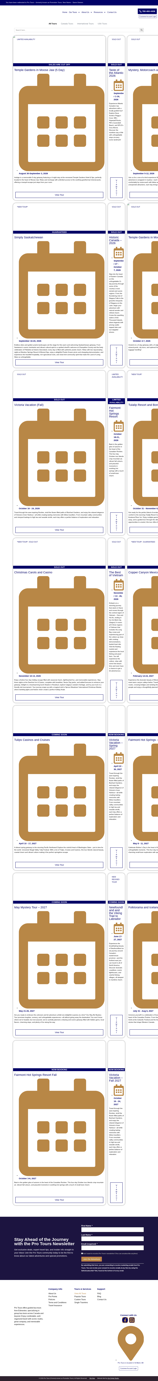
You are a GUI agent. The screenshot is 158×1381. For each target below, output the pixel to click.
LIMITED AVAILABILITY (26, 39)
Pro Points (52, 1296)
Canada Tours (67, 23)
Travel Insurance (55, 1305)
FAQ (99, 1293)
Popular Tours (80, 1296)
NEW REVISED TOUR (115, 879)
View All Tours (80, 1293)
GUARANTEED (149, 542)
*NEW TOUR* (22, 207)
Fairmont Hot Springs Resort (115, 412)
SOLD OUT (116, 39)
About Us (85, 12)
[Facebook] (125, 1320)
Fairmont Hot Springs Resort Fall (35, 1074)
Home (64, 12)
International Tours (85, 23)
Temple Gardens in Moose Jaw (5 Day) (39, 70)
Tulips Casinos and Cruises (32, 739)
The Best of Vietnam (116, 574)
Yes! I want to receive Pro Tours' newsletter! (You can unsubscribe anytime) (110, 1253)
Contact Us (111, 12)
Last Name (86, 1235)
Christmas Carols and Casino (33, 572)
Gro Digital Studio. (113, 1378)
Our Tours (73, 12)
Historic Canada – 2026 (115, 240)
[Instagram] (132, 1320)
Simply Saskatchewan (28, 237)
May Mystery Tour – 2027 (30, 907)
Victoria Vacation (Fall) (28, 404)
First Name (87, 1226)
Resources (98, 12)
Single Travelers (81, 1302)
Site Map (92, 1378)
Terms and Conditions (57, 1302)
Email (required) (89, 1244)
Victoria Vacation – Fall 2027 (116, 1077)
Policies (51, 1299)
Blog (99, 1296)
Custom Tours (80, 1299)
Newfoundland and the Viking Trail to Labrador (116, 913)
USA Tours (102, 23)
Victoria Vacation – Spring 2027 (116, 744)
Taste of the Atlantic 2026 (116, 72)
